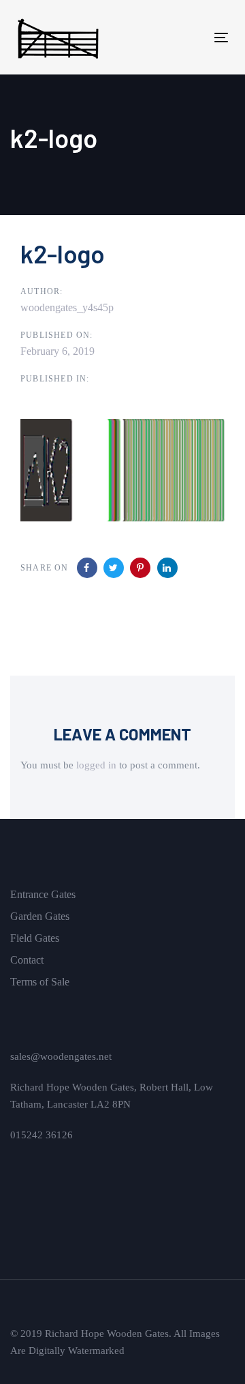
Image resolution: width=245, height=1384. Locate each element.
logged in (96, 765)
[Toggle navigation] (193, 37)
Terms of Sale (39, 981)
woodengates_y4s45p (67, 307)
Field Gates (34, 938)
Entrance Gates (43, 894)
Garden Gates (39, 916)
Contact (27, 960)
